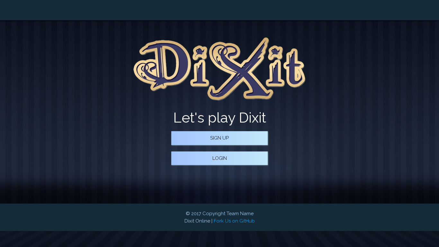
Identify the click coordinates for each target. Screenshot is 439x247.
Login (219, 158)
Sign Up (219, 138)
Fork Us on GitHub (234, 221)
